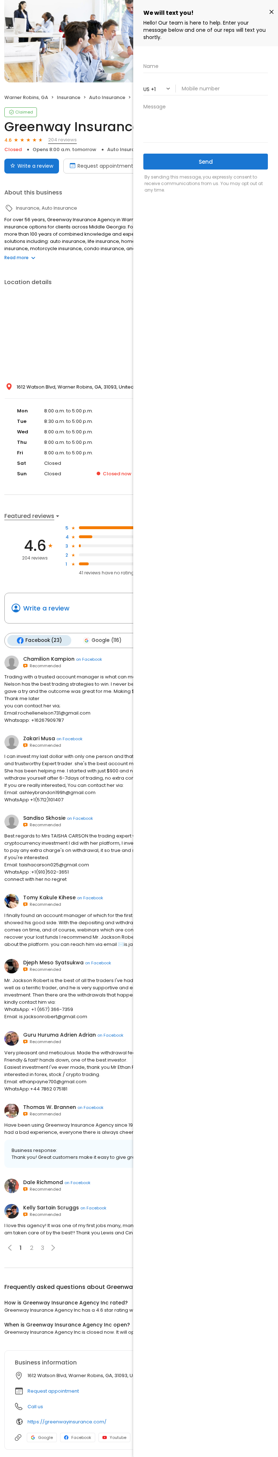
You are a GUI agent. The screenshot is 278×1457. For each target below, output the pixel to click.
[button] (53, 1248)
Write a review (35, 166)
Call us (35, 1406)
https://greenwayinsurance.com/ (67, 1421)
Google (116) (106, 640)
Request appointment (105, 166)
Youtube (118, 1437)
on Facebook (89, 659)
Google (45, 1437)
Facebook (81, 1437)
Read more (16, 257)
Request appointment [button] (53, 1391)
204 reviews (62, 139)
